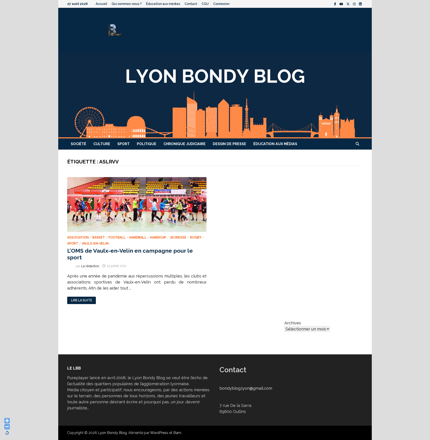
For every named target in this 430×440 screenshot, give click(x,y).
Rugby (195, 237)
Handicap (158, 237)
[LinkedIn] (360, 3)
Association (78, 237)
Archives (292, 323)
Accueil (101, 4)
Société (78, 144)
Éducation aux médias (163, 4)
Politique (146, 144)
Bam (177, 433)
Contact (191, 4)
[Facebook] (335, 3)
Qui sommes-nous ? (127, 4)
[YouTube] (341, 3)
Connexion (221, 4)
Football (117, 237)
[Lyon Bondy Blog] (215, 95)
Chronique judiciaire (184, 144)
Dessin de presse (229, 144)
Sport (123, 144)
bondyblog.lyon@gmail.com (245, 388)
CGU (205, 4)
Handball (137, 237)
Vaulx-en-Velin (95, 243)
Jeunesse (178, 237)
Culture (101, 144)
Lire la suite (81, 300)
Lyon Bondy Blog (112, 433)
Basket (98, 237)
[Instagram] (355, 3)
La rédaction (90, 266)
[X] (348, 3)
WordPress (159, 433)
